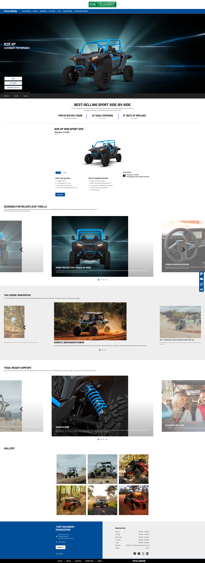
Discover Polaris (67, 11)
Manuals (68, 561)
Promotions (43, 11)
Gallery (26, 96)
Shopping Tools (89, 561)
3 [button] (104, 280)
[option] (102, 246)
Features (16, 96)
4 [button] (107, 280)
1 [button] (98, 280)
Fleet (59, 11)
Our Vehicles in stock (13, 87)
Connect (99, 561)
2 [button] (101, 280)
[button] (22, 249)
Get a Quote (52, 11)
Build (13, 78)
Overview (6, 96)
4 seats (64, 172)
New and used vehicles (81, 11)
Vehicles (35, 11)
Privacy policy (59, 553)
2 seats (58, 172)
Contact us (60, 547)
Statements (78, 561)
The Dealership (26, 11)
